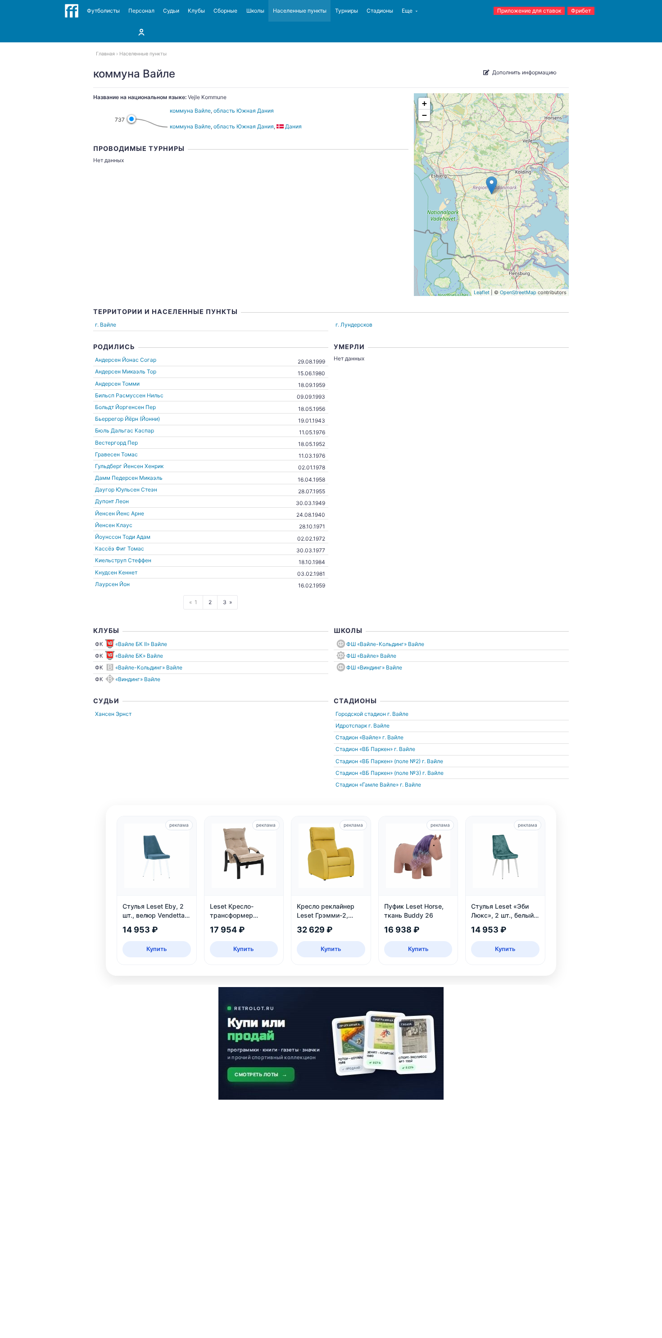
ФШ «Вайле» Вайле (371, 655)
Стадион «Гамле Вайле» (367, 784)
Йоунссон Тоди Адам (122, 536)
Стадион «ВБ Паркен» (364, 749)
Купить (156, 948)
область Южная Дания (243, 110)
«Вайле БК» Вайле (139, 655)
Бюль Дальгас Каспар (124, 430)
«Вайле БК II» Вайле (141, 644)
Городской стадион (361, 713)
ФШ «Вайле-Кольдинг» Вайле (385, 644)
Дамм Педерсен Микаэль (129, 477)
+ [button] (424, 103)
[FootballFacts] (71, 11)
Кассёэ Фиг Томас (119, 548)
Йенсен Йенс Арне (119, 513)
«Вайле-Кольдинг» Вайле (148, 667)
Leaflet (482, 292)
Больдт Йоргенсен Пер (125, 407)
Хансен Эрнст (113, 713)
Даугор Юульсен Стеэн (126, 489)
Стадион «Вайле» (358, 737)
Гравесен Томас (116, 454)
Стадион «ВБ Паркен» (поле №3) (378, 772)
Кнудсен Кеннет (116, 572)
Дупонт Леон (112, 501)
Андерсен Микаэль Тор (125, 371)
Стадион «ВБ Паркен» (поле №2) (378, 761)
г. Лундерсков (354, 324)
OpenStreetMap (518, 292)
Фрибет (581, 10)
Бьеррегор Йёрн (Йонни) (127, 418)
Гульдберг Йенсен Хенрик (129, 466)
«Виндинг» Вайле (137, 679)
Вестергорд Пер (116, 442)
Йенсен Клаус (113, 525)
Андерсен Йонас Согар (125, 359)
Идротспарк (351, 725)
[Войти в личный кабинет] (141, 32)
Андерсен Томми (117, 383)
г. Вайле (105, 324)
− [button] (424, 115)
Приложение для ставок (529, 10)
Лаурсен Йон (112, 584)
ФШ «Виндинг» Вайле (374, 667)
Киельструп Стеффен (123, 560)
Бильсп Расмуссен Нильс (129, 395)
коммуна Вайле (190, 110)
